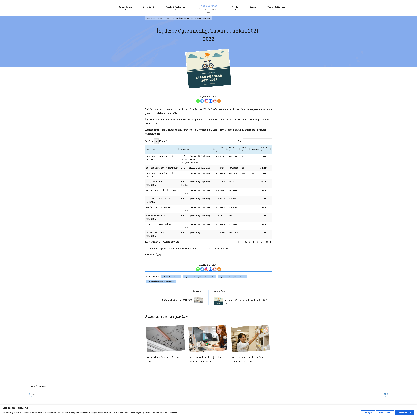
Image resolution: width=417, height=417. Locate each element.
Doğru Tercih (148, 7)
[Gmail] (215, 101)
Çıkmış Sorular (125, 7)
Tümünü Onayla (404, 413)
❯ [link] (270, 241)
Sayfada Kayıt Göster (158, 141)
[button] (178, 149)
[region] (208, 411)
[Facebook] (211, 101)
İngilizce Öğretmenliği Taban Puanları (232, 276)
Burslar (253, 7)
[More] (219, 101)
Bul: (240, 141)
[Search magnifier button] (385, 394)
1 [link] (242, 241)
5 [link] (257, 241)
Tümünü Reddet (385, 413)
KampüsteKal (208, 5)
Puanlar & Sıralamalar (175, 7)
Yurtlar (235, 7)
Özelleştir (368, 413)
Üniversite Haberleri (276, 7)
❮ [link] (239, 241)
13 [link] (266, 241)
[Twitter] (202, 101)
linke (208, 248)
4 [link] (253, 241)
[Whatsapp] (198, 101)
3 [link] (249, 241)
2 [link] (246, 241)
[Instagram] (206, 101)
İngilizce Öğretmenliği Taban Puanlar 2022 (199, 276)
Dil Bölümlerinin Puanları (171, 276)
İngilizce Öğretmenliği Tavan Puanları (161, 281)
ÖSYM (158, 254)
